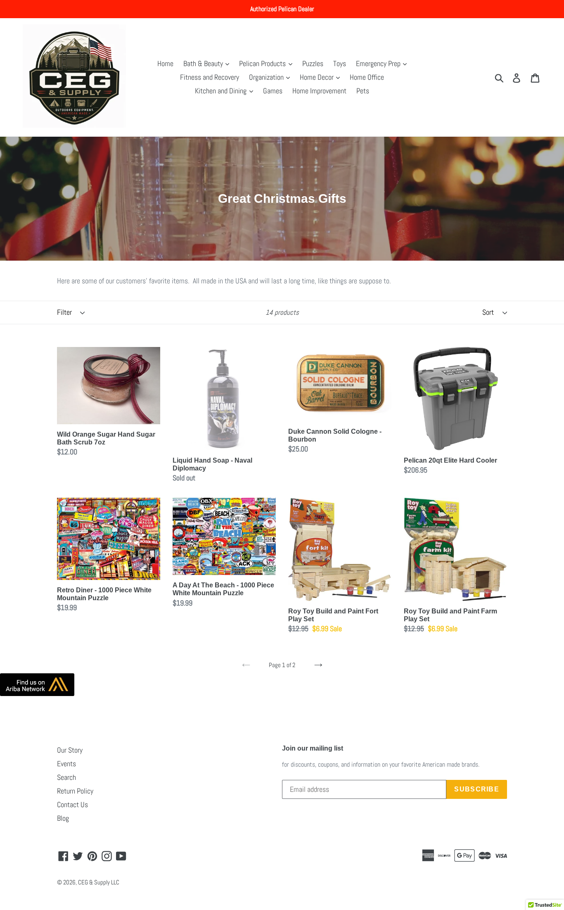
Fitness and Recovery (209, 77)
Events (66, 763)
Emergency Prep (379, 63)
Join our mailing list (312, 748)
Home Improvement (319, 90)
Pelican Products (263, 63)
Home (165, 63)
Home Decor (317, 77)
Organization (267, 77)
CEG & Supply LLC (98, 882)
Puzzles (312, 63)
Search (66, 777)
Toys (339, 63)
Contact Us (72, 804)
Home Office (367, 77)
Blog (63, 818)
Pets (362, 90)
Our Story (70, 750)
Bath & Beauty (204, 63)
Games (272, 90)
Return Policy (75, 791)
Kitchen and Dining (221, 90)
